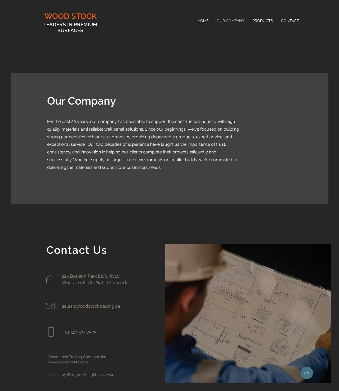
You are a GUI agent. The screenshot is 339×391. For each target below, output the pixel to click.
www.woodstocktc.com (68, 362)
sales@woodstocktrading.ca (91, 306)
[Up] (307, 373)
